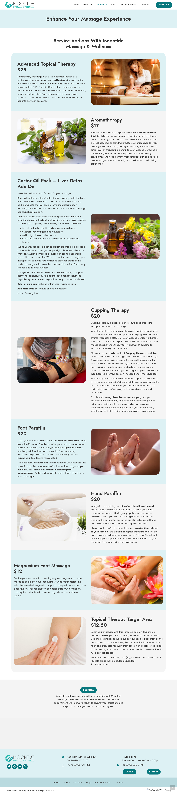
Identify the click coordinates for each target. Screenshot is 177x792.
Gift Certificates (102, 782)
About (66, 782)
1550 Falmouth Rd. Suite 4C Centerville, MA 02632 (81, 758)
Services (77, 782)
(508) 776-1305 (82, 764)
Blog (88, 782)
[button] (9, 766)
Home (56, 782)
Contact (119, 782)
